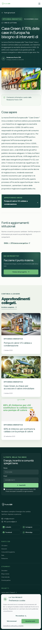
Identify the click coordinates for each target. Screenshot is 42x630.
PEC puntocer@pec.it (10, 521)
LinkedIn (8, 527)
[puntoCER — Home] (6, 3)
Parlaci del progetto (20, 272)
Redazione (4, 558)
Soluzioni (4, 549)
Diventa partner (5, 580)
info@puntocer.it (9, 518)
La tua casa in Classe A (8, 592)
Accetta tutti (30, 621)
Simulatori (4, 570)
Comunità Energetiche (8, 552)
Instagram (28, 527)
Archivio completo (7, 307)
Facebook (8, 532)
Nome (5, 468)
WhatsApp (28, 532)
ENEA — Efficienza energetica (16, 243)
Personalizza (20, 616)
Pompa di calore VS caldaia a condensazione (16, 202)
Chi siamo (4, 545)
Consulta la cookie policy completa (13, 626)
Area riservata (5, 577)
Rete (2, 555)
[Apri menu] (39, 4)
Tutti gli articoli (9, 13)
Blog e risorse (5, 574)
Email (5, 476)
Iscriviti (22, 485)
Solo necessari (12, 621)
